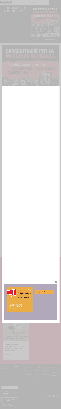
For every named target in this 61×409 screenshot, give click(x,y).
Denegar (30, 209)
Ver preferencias (45, 209)
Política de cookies (20, 213)
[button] (51, 196)
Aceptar (16, 209)
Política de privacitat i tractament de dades (34, 213)
